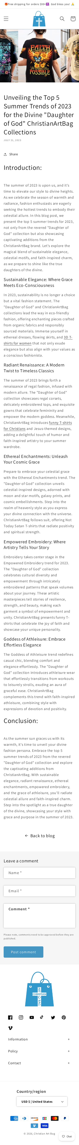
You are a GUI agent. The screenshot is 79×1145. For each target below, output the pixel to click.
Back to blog (42, 835)
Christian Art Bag (44, 1133)
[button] (6, 18)
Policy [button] (13, 1051)
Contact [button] (14, 1063)
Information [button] (18, 1039)
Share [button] (13, 154)
